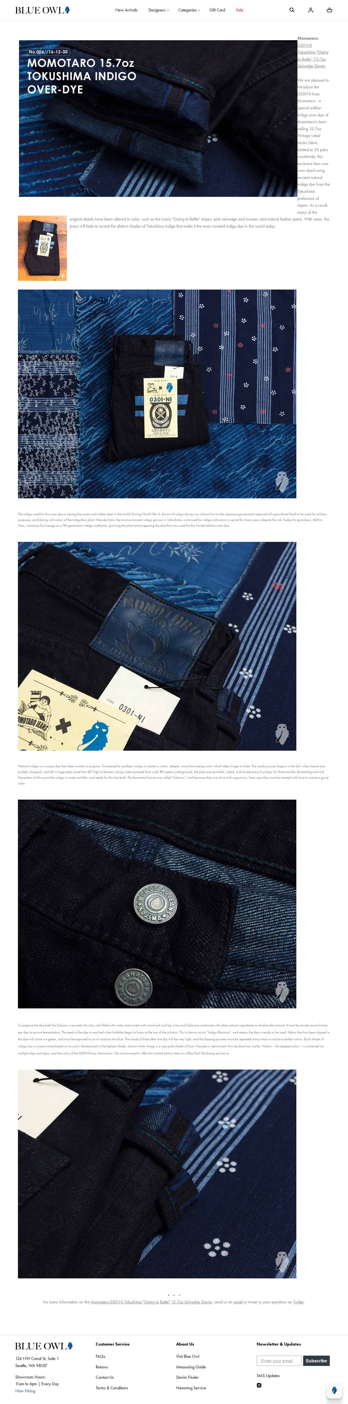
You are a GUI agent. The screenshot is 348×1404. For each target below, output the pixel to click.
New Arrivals (126, 10)
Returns (102, 1367)
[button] (292, 10)
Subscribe (316, 1361)
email (238, 1302)
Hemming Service (191, 1388)
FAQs (100, 1356)
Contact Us (105, 1377)
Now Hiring (25, 1391)
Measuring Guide (191, 1367)
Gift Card (217, 10)
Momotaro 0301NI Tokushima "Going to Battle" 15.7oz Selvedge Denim (151, 1302)
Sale (239, 10)
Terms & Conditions (112, 1388)
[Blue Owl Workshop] (42, 10)
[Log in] (310, 10)
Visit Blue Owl (187, 1356)
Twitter (298, 1302)
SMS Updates (268, 1375)
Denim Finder (187, 1377)
